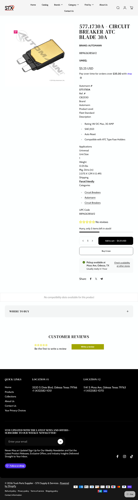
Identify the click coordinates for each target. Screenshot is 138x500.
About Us (9, 401)
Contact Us (10, 405)
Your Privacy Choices (15, 410)
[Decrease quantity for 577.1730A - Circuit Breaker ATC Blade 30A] (82, 241)
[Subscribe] (60, 441)
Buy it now (106, 251)
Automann (90, 197)
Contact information (13, 495)
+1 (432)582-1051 (42, 390)
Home (8, 387)
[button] (87, 222)
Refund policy (10, 491)
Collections (10, 396)
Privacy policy (23, 491)
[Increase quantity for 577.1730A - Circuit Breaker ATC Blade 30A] (93, 241)
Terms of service (37, 491)
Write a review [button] (87, 346)
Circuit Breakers (93, 192)
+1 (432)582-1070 (94, 390)
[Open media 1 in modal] (39, 55)
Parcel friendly (86, 181)
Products (9, 391)
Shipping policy (52, 491)
